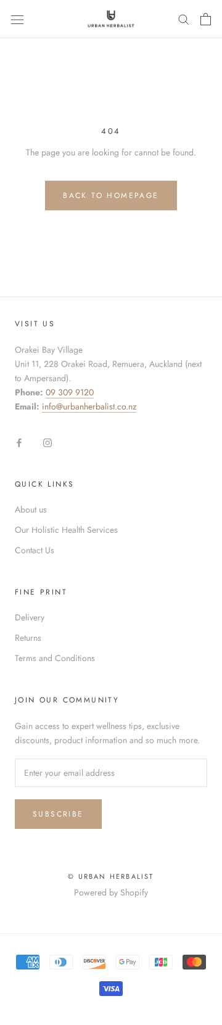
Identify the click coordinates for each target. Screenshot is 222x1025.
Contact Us (34, 550)
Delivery (29, 617)
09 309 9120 (70, 392)
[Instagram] (47, 442)
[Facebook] (19, 442)
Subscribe (58, 814)
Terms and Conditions (55, 658)
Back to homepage (110, 195)
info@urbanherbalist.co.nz (89, 406)
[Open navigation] (17, 19)
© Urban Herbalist (111, 876)
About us (31, 509)
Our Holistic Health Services (66, 530)
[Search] (183, 19)
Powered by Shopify (111, 892)
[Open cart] (205, 19)
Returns (28, 638)
